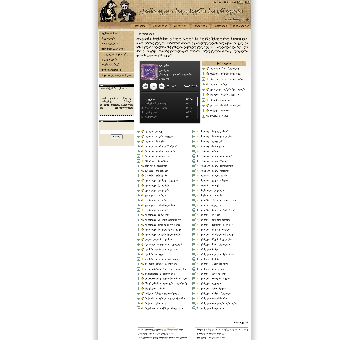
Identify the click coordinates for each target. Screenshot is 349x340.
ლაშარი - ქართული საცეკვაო (161, 249)
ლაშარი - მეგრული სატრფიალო (163, 259)
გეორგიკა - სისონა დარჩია (160, 205)
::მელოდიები (107, 38)
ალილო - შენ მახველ (157, 156)
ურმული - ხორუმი (220, 110)
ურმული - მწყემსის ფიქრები (225, 73)
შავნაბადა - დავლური (213, 190)
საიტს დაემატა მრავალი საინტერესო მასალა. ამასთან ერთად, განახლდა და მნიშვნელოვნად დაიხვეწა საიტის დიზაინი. (116, 95)
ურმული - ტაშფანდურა (213, 288)
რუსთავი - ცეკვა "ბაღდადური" (217, 166)
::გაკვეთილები (108, 59)
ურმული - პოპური (210, 249)
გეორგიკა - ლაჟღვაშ (156, 210)
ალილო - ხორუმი (155, 141)
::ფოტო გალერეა (110, 43)
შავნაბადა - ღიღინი (212, 195)
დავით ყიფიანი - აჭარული (159, 239)
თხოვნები (220, 25)
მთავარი (140, 25)
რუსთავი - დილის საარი (214, 175)
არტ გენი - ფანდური (156, 166)
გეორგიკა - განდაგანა (157, 190)
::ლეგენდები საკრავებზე (114, 54)
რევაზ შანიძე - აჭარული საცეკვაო (164, 308)
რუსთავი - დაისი (219, 116)
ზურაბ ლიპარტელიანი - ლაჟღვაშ (163, 244)
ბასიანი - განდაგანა (156, 175)
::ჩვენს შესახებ (108, 33)
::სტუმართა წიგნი (110, 64)
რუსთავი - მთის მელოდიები (225, 68)
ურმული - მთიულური (212, 308)
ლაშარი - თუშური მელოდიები (162, 264)
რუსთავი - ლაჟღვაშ (212, 141)
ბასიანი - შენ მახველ (156, 171)
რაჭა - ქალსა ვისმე (155, 303)
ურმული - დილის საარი (214, 298)
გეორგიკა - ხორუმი (155, 195)
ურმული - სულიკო (211, 283)
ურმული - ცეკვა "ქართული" (216, 229)
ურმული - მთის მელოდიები (225, 105)
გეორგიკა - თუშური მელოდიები (227, 89)
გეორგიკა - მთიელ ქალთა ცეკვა (163, 229)
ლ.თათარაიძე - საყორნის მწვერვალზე (166, 278)
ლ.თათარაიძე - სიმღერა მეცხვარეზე (165, 269)
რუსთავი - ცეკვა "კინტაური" (216, 180)
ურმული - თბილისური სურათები (219, 303)
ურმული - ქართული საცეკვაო (226, 79)
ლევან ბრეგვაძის (170, 329)
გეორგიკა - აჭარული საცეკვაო (162, 180)
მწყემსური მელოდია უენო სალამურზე (166, 283)
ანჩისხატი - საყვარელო (158, 161)
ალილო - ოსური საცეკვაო (224, 94)
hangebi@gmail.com (217, 338)
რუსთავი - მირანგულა (213, 146)
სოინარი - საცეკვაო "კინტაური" (218, 210)
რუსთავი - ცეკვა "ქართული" (216, 171)
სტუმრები (200, 25)
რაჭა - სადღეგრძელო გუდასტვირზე (165, 298)
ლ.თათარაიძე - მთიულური (160, 274)
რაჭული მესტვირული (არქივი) (162, 293)
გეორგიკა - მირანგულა (158, 215)
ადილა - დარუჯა (219, 84)
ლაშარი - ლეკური (155, 254)
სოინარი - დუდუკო (211, 205)
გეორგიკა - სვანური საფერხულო (163, 220)
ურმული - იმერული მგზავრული (218, 234)
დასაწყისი (241, 322)
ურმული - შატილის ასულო (215, 278)
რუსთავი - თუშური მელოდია (216, 156)
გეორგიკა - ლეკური (156, 200)
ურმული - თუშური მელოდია (216, 293)
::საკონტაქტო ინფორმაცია (115, 75)
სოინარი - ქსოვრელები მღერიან (219, 200)
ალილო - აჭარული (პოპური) (161, 146)
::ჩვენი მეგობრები (110, 69)
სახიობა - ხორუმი (210, 185)
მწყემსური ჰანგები (220, 100)
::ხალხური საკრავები (112, 48)
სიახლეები (160, 25)
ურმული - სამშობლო (212, 269)
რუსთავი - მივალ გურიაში (215, 131)
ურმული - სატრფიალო (213, 274)
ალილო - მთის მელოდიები (160, 151)
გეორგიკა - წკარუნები (157, 185)
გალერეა (180, 25)
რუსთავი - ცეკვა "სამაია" (214, 161)
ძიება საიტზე (241, 25)
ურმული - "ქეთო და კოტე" (215, 264)
